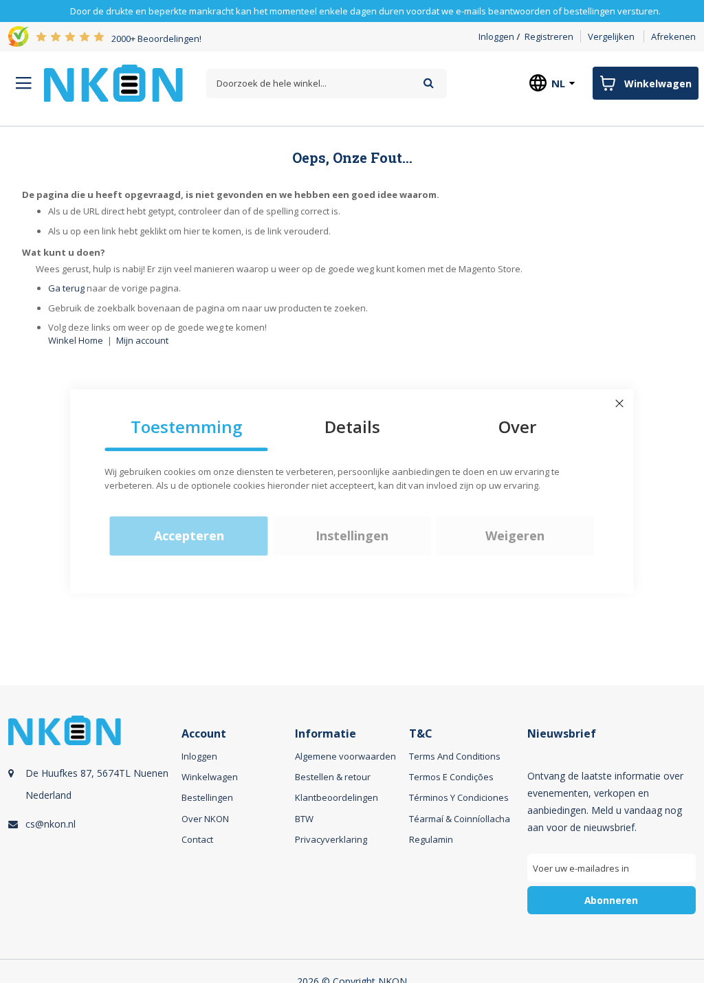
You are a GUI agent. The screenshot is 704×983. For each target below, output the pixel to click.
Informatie (325, 734)
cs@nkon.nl (50, 823)
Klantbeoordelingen (336, 797)
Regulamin (431, 839)
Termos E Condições (451, 777)
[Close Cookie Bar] (619, 403)
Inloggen (496, 36)
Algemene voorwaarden (345, 756)
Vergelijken (611, 36)
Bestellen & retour (333, 777)
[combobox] (326, 83)
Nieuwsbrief (561, 734)
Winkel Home (75, 340)
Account (204, 734)
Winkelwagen (210, 777)
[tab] (92, 831)
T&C (420, 734)
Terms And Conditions (454, 756)
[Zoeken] (428, 83)
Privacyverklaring (331, 839)
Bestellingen (207, 797)
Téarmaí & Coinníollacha (459, 819)
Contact (197, 839)
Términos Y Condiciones (459, 797)
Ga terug (66, 288)
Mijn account (142, 340)
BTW (304, 819)
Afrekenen (673, 36)
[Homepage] (113, 83)
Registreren (549, 36)
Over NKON (205, 819)
